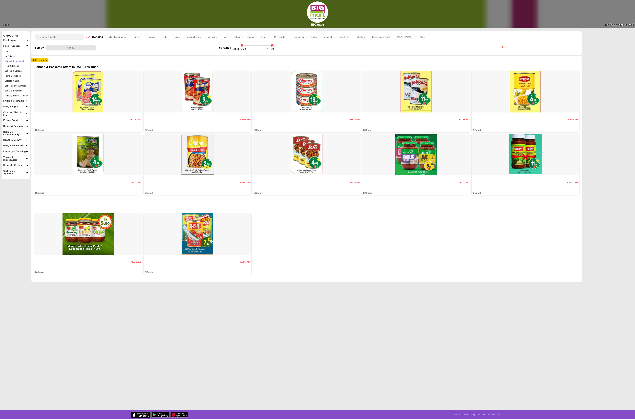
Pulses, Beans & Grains (16, 95)
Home (5, 24)
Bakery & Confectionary (11, 133)
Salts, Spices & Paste (15, 86)
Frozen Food (10, 120)
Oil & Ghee (10, 56)
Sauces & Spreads (14, 71)
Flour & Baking (12, 66)
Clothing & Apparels (9, 172)
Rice (7, 51)
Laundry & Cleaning (14, 151)
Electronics (9, 40)
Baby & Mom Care (13, 145)
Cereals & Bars (12, 81)
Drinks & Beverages (14, 126)
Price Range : (224, 47)
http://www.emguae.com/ (619, 24)
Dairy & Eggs (10, 106)
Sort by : (40, 47)
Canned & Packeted (14, 61)
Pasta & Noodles (13, 76)
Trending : (97, 37)
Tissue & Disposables (10, 158)
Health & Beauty (12, 139)
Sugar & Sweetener (14, 90)
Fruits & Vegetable (13, 100)
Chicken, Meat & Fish (12, 113)
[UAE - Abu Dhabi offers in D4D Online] (502, 47)
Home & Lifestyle (12, 165)
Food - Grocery (11, 45)
